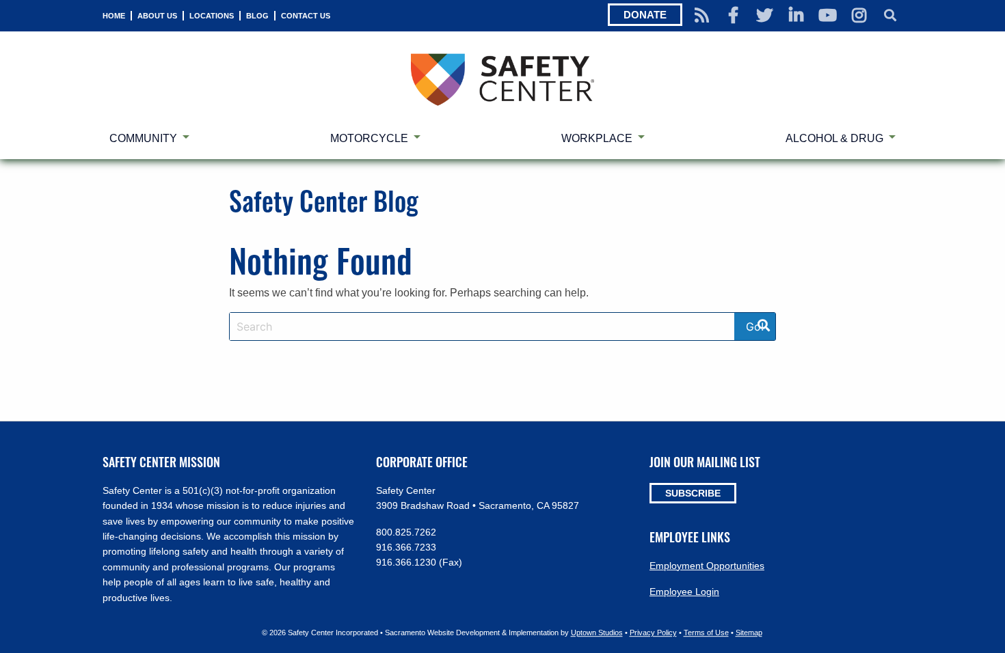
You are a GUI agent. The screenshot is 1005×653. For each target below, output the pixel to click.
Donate (645, 14)
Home (114, 16)
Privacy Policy (653, 632)
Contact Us (305, 16)
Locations (211, 16)
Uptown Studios (597, 632)
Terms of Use (706, 632)
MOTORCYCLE (369, 138)
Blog (257, 16)
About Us (157, 16)
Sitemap (749, 632)
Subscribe (693, 493)
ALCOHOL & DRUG (834, 138)
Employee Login (684, 591)
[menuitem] (114, 15)
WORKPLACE (596, 138)
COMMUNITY (143, 138)
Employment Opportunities (706, 565)
